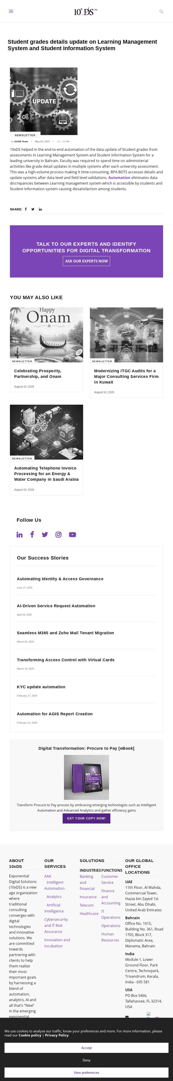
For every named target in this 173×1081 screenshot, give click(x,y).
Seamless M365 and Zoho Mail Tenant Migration (65, 633)
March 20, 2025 (25, 641)
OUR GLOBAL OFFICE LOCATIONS (139, 866)
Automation (119, 177)
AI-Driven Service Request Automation (56, 606)
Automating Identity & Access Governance (60, 579)
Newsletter (25, 135)
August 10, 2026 (24, 386)
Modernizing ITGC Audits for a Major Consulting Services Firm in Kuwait (126, 376)
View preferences (86, 1072)
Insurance (88, 896)
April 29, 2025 (24, 614)
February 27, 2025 (27, 695)
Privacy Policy (57, 1035)
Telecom (87, 905)
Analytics (54, 896)
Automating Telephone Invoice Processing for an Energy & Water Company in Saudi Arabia (46, 474)
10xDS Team (21, 141)
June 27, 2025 (24, 587)
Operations (111, 925)
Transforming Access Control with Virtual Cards (66, 660)
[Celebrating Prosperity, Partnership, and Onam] (46, 334)
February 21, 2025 (27, 722)
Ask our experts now (86, 261)
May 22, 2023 (42, 141)
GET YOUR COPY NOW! (86, 818)
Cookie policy (30, 1035)
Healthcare (89, 913)
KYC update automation (41, 687)
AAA (47, 876)
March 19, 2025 (25, 668)
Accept (86, 1048)
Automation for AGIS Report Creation (55, 714)
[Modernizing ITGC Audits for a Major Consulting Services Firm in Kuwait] (126, 334)
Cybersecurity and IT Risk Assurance (56, 925)
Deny (87, 1060)
